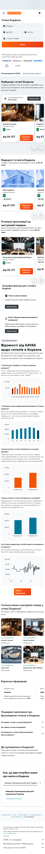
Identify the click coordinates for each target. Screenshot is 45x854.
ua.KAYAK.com (5, 815)
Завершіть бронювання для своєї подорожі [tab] (21, 783)
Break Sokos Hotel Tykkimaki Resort (17, 257)
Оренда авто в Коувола (14, 799)
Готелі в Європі (23, 815)
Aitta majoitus (8, 190)
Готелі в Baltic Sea (16, 817)
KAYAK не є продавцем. (12, 840)
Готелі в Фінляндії (35, 815)
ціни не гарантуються (9, 833)
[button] (3, 13)
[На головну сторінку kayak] (14, 13)
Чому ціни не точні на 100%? (14, 848)
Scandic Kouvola (9, 124)
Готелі (14, 815)
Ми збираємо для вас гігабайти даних (18, 844)
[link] (11, 307)
